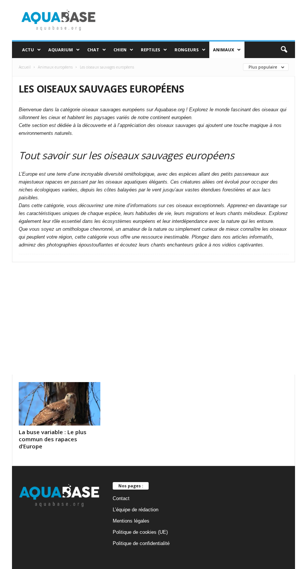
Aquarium (60, 49)
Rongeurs (186, 49)
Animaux (223, 49)
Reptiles (150, 49)
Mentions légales (131, 521)
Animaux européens (55, 67)
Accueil (25, 67)
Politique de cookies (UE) (140, 532)
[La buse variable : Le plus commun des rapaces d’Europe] (59, 404)
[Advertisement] (153, 318)
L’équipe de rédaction (135, 509)
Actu (28, 49)
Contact (121, 498)
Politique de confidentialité (141, 543)
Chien (120, 49)
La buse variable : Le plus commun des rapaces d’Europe (52, 439)
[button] (284, 50)
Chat (93, 49)
